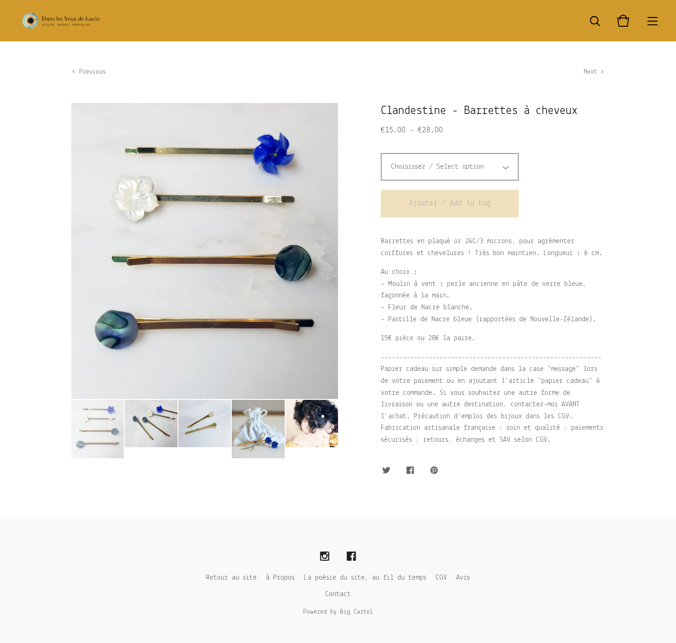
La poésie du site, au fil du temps (365, 577)
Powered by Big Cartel (338, 612)
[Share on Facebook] (410, 471)
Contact (338, 594)
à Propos (280, 577)
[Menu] (652, 20)
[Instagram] (325, 556)
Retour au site (231, 577)
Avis (463, 577)
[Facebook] (351, 556)
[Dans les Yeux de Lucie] (60, 20)
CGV (441, 577)
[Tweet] (386, 471)
